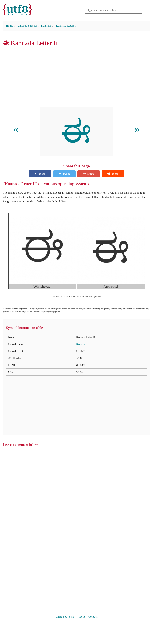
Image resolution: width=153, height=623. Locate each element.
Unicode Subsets (27, 25)
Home (9, 25)
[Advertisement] (76, 77)
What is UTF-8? (65, 616)
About (81, 616)
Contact (92, 616)
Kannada (46, 25)
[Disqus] (76, 497)
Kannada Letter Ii (66, 25)
